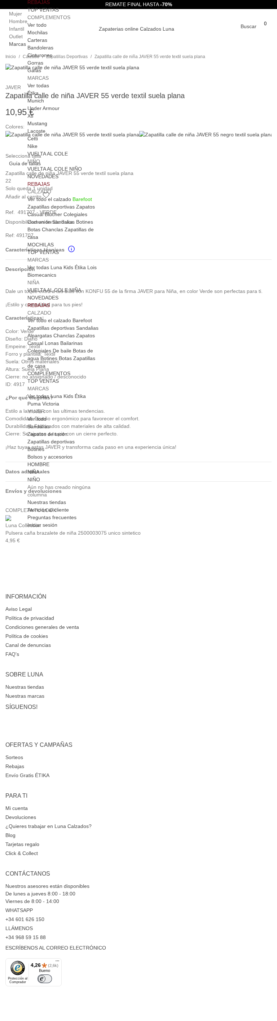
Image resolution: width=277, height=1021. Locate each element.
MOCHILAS (40, 244)
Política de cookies (26, 636)
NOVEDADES (42, 176)
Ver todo (37, 25)
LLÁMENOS (19, 928)
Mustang (37, 123)
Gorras (35, 63)
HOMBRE (38, 464)
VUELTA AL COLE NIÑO (54, 169)
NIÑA (33, 472)
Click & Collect (21, 853)
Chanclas (52, 229)
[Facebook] (138, 719)
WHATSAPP (19, 910)
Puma (34, 404)
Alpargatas (39, 335)
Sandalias (63, 222)
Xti (30, 116)
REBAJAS (38, 184)
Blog (10, 835)
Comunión (39, 222)
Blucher (53, 214)
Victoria (50, 404)
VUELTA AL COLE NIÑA (54, 290)
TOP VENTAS (43, 10)
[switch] (45, 978)
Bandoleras (40, 48)
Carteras (37, 40)
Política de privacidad (29, 618)
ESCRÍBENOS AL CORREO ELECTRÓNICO (55, 948)
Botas (33, 229)
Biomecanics (41, 275)
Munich (35, 101)
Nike (32, 146)
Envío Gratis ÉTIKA (27, 775)
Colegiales (75, 214)
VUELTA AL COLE (47, 154)
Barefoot (82, 199)
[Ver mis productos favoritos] (265, 32)
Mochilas (37, 32)
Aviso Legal (18, 609)
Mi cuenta (16, 808)
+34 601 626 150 (24, 919)
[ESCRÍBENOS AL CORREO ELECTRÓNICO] (138, 942)
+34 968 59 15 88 (25, 937)
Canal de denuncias (28, 645)
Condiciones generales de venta (42, 627)
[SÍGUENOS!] (138, 701)
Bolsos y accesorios (49, 457)
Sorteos (14, 757)
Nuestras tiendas (24, 687)
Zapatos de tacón (47, 434)
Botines (84, 222)
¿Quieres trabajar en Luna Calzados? (48, 826)
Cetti (32, 138)
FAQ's (12, 654)
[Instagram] (138, 718)
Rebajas (14, 766)
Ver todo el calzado (49, 199)
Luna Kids (61, 267)
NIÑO (33, 479)
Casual (35, 214)
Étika (33, 93)
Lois (92, 267)
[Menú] (57, 962)
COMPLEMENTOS (48, 373)
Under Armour (43, 108)
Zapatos (85, 207)
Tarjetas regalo (22, 844)
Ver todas (38, 85)
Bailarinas (71, 343)
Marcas (17, 44)
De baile (62, 351)
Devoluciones (20, 817)
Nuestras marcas (24, 696)
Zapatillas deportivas (51, 207)
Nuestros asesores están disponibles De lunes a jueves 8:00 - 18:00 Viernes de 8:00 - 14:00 (47, 893)
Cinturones (39, 55)
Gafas (34, 70)
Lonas (52, 343)
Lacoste (36, 131)
